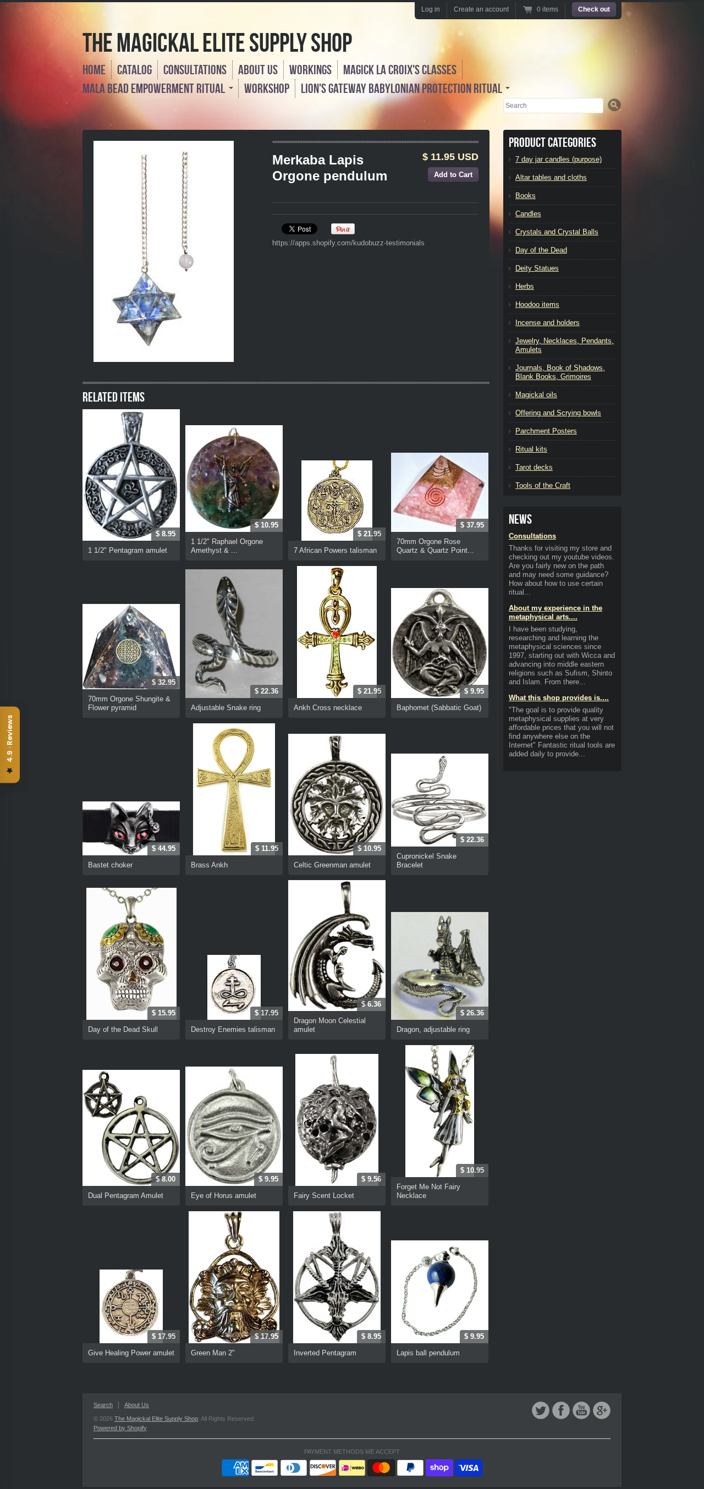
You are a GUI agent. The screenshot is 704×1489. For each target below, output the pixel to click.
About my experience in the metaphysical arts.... (555, 612)
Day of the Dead (541, 250)
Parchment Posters (546, 431)
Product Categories (552, 142)
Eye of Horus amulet (223, 1195)
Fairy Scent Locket (324, 1195)
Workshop (266, 88)
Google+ (601, 1410)
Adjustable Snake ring (226, 708)
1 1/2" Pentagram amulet (127, 550)
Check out (594, 9)
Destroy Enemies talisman (233, 1029)
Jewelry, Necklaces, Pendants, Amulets (564, 345)
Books (525, 195)
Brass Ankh (209, 865)
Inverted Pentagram (325, 1353)
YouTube (581, 1410)
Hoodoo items (537, 304)
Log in (430, 9)
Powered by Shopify (120, 1428)
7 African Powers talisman (335, 550)
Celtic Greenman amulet (332, 865)
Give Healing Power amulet (131, 1353)
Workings (310, 70)
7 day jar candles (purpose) (558, 159)
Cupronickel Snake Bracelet (427, 860)
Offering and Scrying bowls (558, 413)
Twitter (540, 1410)
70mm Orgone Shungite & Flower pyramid (129, 703)
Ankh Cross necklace (328, 708)
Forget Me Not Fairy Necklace (428, 1191)
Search (103, 1405)
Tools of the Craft (542, 485)
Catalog (134, 70)
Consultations (195, 70)
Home (94, 70)
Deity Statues (537, 268)
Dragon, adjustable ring (433, 1029)
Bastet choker (110, 865)
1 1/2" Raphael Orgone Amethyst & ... (227, 545)
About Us (258, 70)
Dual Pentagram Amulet (125, 1195)
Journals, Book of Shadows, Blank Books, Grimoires (560, 372)
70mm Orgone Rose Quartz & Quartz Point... (435, 545)
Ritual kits (531, 449)
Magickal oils (536, 395)
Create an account (481, 9)
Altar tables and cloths (551, 177)
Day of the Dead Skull (123, 1029)
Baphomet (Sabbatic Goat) (439, 708)
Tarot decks (534, 467)
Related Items (113, 397)
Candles (528, 214)
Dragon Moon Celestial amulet (330, 1025)
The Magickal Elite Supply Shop (217, 42)
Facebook (561, 1410)
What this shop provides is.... (559, 698)
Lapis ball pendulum (428, 1353)
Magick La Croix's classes (400, 70)
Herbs (524, 286)
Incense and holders (547, 322)
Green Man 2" (213, 1353)
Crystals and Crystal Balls (556, 232)
